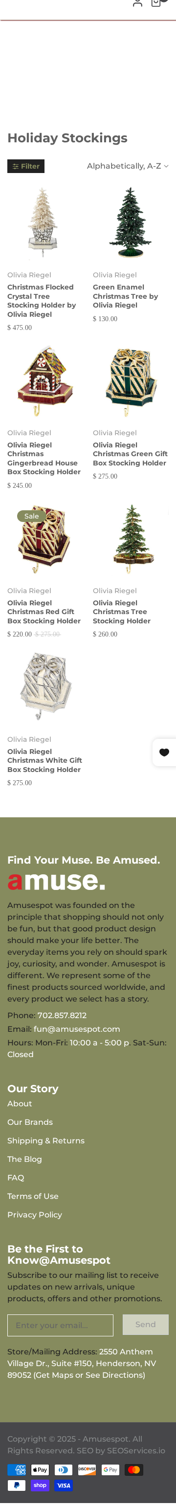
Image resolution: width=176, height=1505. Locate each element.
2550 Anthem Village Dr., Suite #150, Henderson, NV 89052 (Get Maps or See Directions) (81, 1363)
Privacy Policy (34, 1214)
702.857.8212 (62, 1015)
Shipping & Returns (46, 1140)
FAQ (15, 1177)
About (19, 1103)
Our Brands (30, 1122)
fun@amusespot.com (77, 1029)
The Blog (24, 1159)
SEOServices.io (136, 1450)
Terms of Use (33, 1196)
